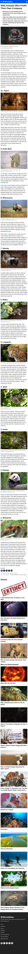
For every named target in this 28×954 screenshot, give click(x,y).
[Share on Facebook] (4, 571)
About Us (2, 932)
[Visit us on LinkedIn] (12, 943)
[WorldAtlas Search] (26, 1)
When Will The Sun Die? (8, 683)
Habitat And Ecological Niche (10, 888)
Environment (15, 573)
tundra (8, 546)
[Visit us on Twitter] (7, 943)
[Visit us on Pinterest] (9, 943)
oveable (7, 494)
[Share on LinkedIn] (12, 571)
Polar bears (4, 185)
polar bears (11, 173)
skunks (25, 292)
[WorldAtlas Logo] (8, 1)
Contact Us (3, 926)
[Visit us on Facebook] (4, 943)
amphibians (4, 383)
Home (2, 924)
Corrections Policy (4, 936)
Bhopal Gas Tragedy (7, 809)
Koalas (2, 454)
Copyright (3, 930)
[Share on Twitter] (7, 571)
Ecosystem (4, 829)
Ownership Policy (4, 938)
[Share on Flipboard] (2, 571)
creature (3, 326)
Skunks (3, 278)
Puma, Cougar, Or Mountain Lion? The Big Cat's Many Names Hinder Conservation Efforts (14, 790)
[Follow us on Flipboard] (2, 943)
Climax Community (7, 849)
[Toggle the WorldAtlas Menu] (1, 1)
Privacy (2, 928)
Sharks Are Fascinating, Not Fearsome (12, 868)
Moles (23, 327)
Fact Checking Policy (5, 934)
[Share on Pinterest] (9, 571)
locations (20, 114)
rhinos (6, 234)
